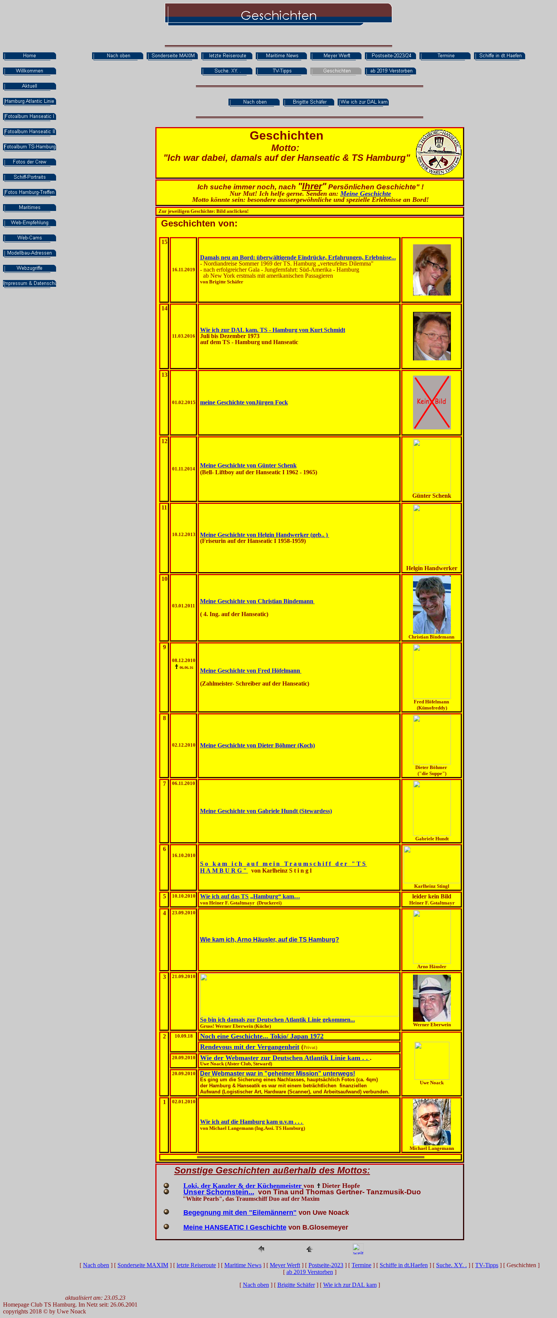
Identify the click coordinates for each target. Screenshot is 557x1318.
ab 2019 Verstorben (309, 1272)
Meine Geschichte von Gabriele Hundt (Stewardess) (266, 811)
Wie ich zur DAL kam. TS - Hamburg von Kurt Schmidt (272, 330)
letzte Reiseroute (196, 1265)
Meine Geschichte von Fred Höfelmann (251, 670)
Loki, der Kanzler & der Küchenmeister (243, 1185)
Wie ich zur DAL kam (350, 1285)
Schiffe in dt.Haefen (404, 1265)
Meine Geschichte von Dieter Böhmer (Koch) (257, 745)
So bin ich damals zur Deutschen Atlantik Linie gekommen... (277, 1019)
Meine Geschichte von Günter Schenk (248, 465)
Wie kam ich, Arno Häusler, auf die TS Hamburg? (269, 939)
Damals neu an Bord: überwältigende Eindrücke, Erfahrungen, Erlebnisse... (298, 257)
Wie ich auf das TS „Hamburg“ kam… (250, 896)
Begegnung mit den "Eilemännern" (240, 1212)
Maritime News (242, 1265)
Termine (361, 1265)
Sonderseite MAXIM (142, 1265)
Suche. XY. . (451, 1265)
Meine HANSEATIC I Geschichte (234, 1227)
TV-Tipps (486, 1265)
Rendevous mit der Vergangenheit (249, 1047)
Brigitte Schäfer (296, 1285)
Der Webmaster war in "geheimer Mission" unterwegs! (277, 1073)
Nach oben (96, 1265)
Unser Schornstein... (218, 1192)
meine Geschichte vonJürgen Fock (244, 402)
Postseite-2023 (325, 1265)
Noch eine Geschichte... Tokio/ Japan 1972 (262, 1036)
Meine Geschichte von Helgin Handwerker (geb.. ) (264, 535)
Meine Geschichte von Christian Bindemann (257, 601)
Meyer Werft (285, 1265)
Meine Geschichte (365, 193)
